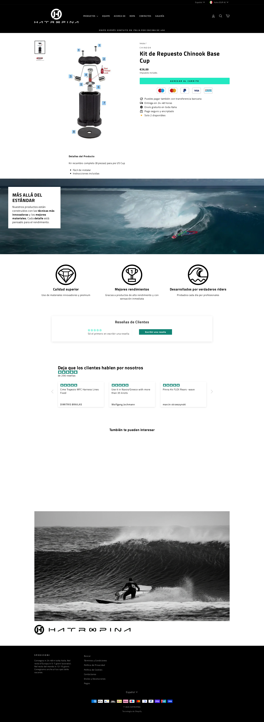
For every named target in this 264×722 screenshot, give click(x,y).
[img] (133, 372)
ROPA (132, 16)
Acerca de (119, 16)
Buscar (87, 656)
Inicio (142, 43)
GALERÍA (159, 16)
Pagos (87, 683)
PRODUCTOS (89, 16)
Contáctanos (90, 674)
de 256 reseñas (67, 375)
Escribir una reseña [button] (155, 332)
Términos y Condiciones (95, 660)
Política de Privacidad (94, 665)
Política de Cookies (93, 669)
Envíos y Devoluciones (95, 678)
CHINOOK (145, 47)
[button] (53, 391)
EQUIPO (106, 16)
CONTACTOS (145, 16)
